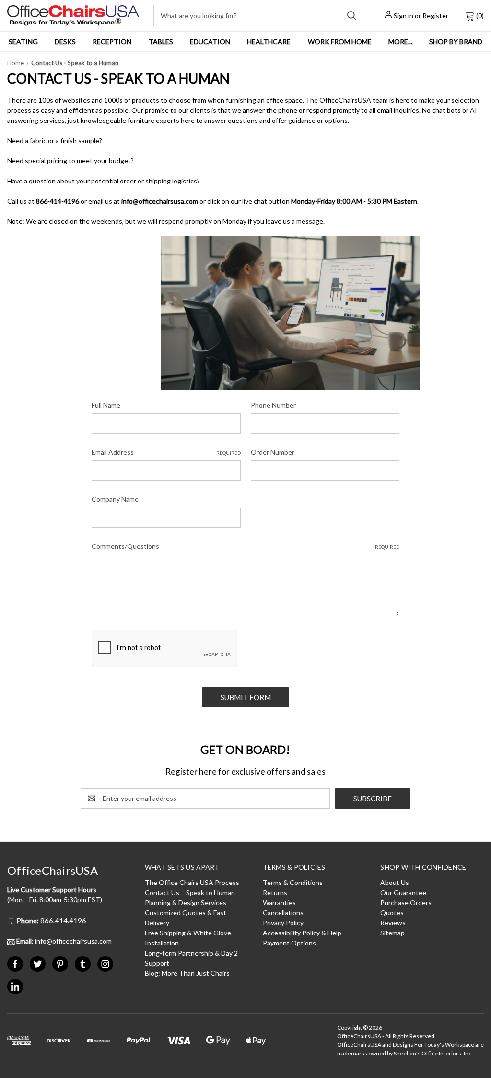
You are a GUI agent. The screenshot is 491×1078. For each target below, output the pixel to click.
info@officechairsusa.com (64, 941)
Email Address (166, 452)
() (479, 16)
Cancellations (283, 912)
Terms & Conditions (293, 882)
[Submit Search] (351, 15)
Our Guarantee (403, 892)
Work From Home (340, 41)
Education (210, 41)
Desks (65, 41)
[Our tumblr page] (83, 964)
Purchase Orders (406, 902)
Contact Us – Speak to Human (190, 892)
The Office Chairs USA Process (192, 882)
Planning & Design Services (185, 902)
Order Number (272, 452)
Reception (112, 41)
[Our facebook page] (15, 964)
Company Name (115, 499)
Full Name (106, 405)
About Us (394, 882)
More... (400, 41)
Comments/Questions (245, 546)
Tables (161, 41)
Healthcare (269, 41)
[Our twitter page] (38, 964)
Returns (275, 892)
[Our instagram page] (105, 964)
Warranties (279, 902)
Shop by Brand (455, 41)
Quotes (392, 912)
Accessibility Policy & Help (302, 933)
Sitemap (392, 933)
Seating (23, 41)
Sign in (403, 16)
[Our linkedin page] (15, 986)
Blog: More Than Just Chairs (187, 973)
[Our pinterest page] (60, 964)
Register (435, 16)
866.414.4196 (51, 920)
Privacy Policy (283, 923)
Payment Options (289, 943)
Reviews (393, 923)
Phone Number (273, 405)
